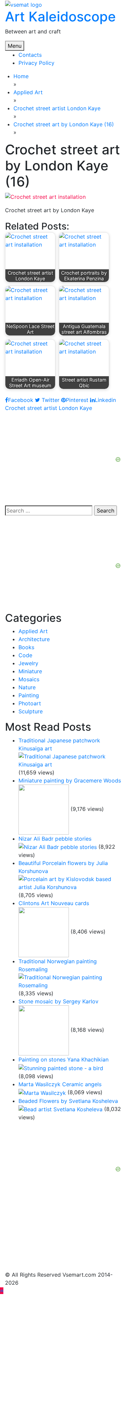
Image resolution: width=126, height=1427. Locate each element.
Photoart (29, 703)
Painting (28, 695)
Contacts (30, 54)
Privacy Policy (36, 62)
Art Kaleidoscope (60, 16)
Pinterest (77, 400)
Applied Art (33, 631)
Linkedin (105, 400)
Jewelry (28, 663)
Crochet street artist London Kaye (48, 408)
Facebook (20, 400)
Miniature (30, 671)
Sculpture (30, 711)
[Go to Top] (1, 1290)
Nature (27, 687)
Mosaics (28, 679)
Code (25, 655)
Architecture (34, 639)
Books (26, 647)
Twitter (49, 400)
